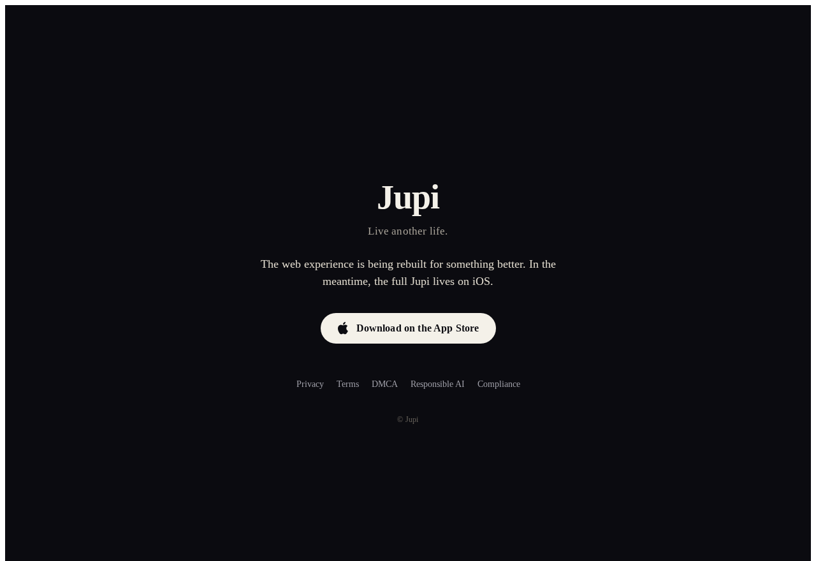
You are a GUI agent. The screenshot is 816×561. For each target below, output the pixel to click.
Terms (348, 384)
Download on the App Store (417, 328)
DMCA (385, 384)
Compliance (498, 384)
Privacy (310, 384)
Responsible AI (438, 384)
